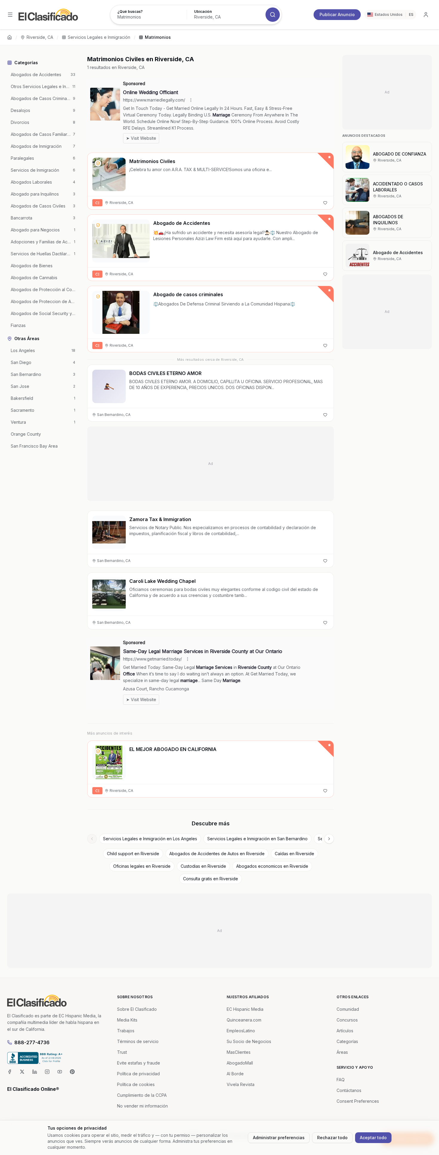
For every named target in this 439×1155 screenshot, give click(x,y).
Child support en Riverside (133, 853)
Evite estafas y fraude (138, 1062)
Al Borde (235, 1073)
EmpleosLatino (241, 1030)
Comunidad (348, 1009)
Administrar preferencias (279, 1137)
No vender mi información (142, 1105)
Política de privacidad (138, 1073)
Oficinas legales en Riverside (142, 866)
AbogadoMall (240, 1062)
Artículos (345, 1030)
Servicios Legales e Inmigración (99, 37)
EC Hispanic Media (245, 1009)
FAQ (341, 1079)
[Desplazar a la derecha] (329, 839)
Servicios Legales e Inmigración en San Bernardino (257, 838)
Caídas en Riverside (294, 853)
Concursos (347, 1019)
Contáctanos (349, 1090)
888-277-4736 (32, 1042)
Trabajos (125, 1030)
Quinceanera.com (244, 1019)
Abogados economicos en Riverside (272, 866)
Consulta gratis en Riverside (210, 878)
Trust (122, 1052)
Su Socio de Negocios (249, 1041)
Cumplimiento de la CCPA (142, 1095)
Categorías (347, 1041)
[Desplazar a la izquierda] (92, 839)
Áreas (342, 1052)
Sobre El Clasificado (137, 1009)
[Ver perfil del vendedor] (98, 163)
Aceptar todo (373, 1137)
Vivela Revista (240, 1084)
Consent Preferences (358, 1101)
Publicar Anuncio (337, 14)
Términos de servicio (138, 1041)
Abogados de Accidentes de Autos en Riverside (217, 853)
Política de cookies (136, 1084)
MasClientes (239, 1052)
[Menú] (10, 15)
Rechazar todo (332, 1137)
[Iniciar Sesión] (426, 15)
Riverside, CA (40, 37)
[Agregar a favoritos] (325, 202)
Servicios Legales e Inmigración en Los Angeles (150, 838)
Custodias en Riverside (203, 866)
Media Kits (127, 1019)
